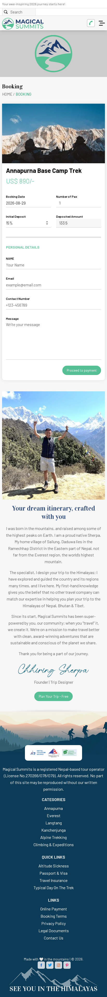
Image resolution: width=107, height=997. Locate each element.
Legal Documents (53, 930)
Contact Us (53, 937)
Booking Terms (54, 916)
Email (10, 278)
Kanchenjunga (53, 830)
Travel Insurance (53, 880)
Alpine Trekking (53, 837)
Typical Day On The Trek (54, 887)
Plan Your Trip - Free (53, 696)
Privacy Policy (53, 923)
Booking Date (15, 196)
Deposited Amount (69, 216)
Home (7, 94)
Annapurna (53, 808)
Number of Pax (66, 196)
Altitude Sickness (53, 865)
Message (12, 318)
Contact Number (18, 298)
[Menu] (102, 23)
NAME (10, 258)
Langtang (53, 822)
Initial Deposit (16, 216)
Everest (54, 815)
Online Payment (53, 908)
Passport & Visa (53, 873)
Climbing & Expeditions (54, 844)
